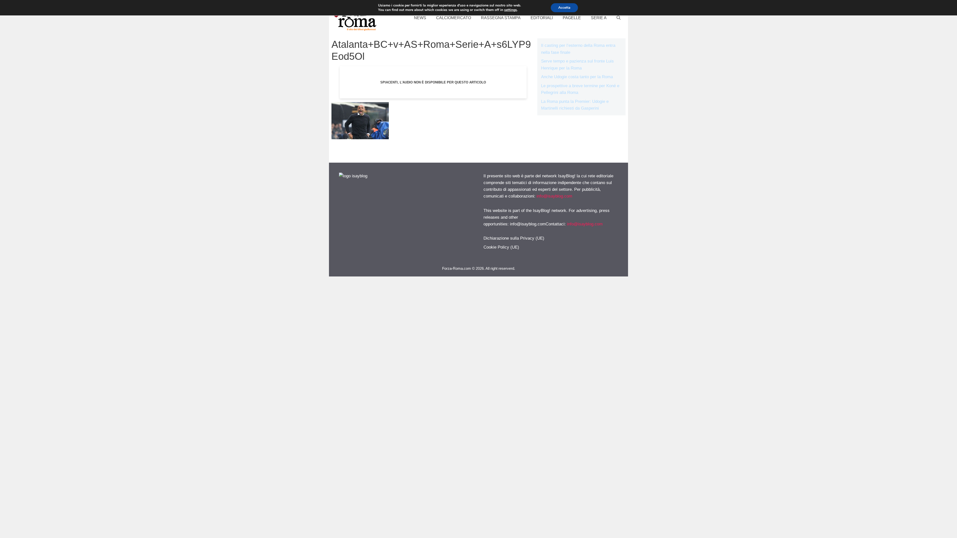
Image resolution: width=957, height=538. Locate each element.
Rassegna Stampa (501, 18)
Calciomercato (453, 18)
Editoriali (542, 18)
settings (510, 10)
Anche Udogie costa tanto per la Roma (577, 76)
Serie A (599, 18)
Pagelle (572, 18)
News (420, 18)
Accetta (564, 7)
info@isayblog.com (554, 196)
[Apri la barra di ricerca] (619, 18)
